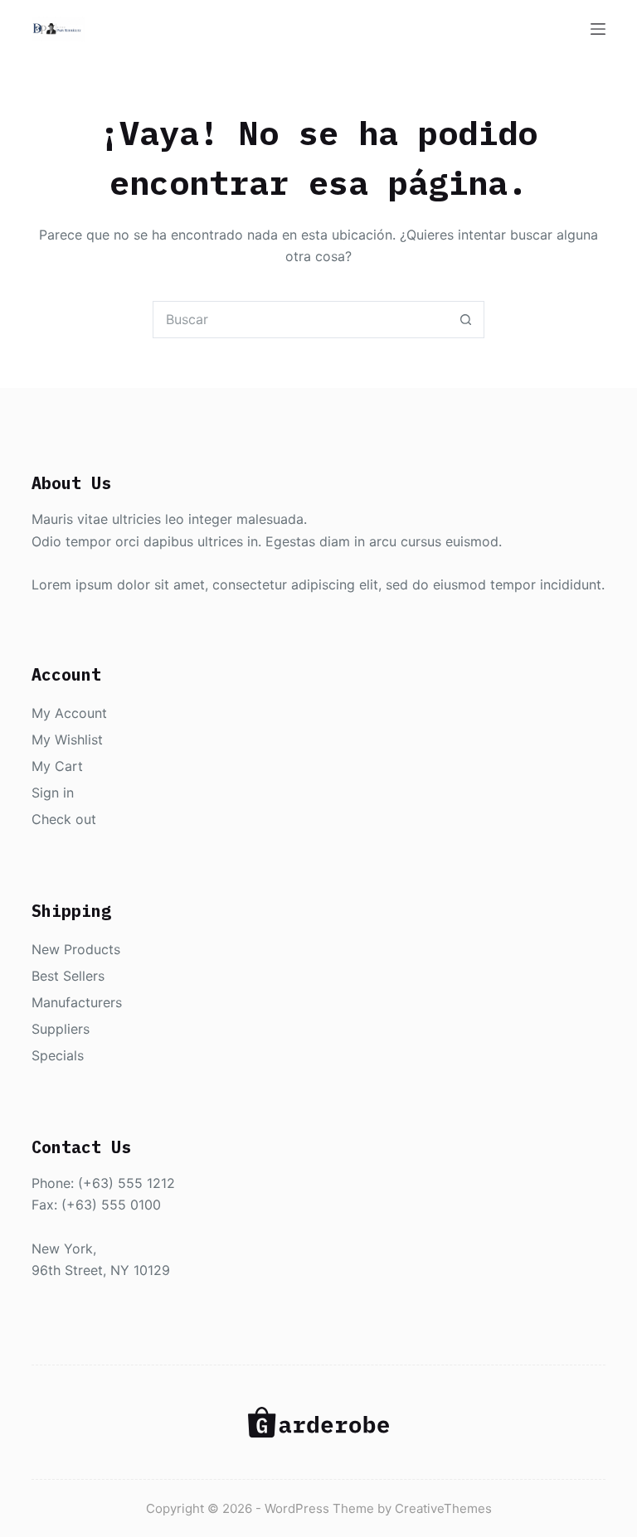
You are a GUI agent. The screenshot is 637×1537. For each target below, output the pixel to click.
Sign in (53, 792)
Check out (64, 819)
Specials (58, 1055)
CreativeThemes (443, 1508)
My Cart (57, 766)
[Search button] (466, 319)
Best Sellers (68, 975)
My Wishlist (67, 739)
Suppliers (61, 1029)
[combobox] (300, 319)
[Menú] (598, 29)
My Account (69, 713)
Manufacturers (77, 1002)
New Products (76, 949)
